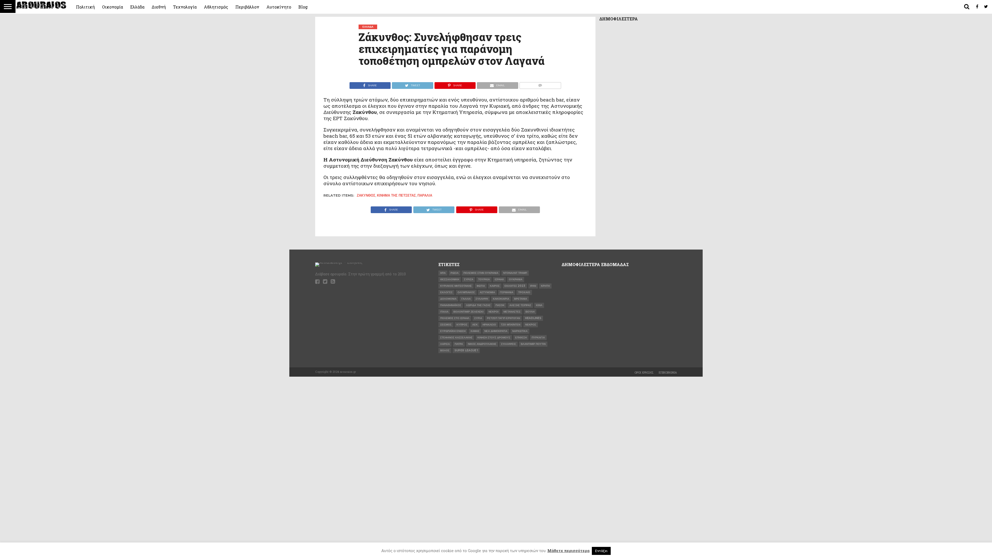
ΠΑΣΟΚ (500, 305)
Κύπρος (461, 324)
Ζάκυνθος (366, 195)
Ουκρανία (515, 279)
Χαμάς (474, 331)
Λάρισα (445, 344)
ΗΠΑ (443, 273)
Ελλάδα (137, 7)
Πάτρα (459, 344)
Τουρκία (484, 279)
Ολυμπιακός (466, 292)
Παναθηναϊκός (450, 305)
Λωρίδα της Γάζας (478, 305)
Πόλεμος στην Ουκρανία (480, 273)
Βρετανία (520, 298)
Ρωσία (455, 273)
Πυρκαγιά (538, 337)
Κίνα (539, 305)
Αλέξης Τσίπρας (520, 305)
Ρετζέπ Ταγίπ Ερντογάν (503, 318)
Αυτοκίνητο (278, 7)
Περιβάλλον (247, 7)
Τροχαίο (524, 292)
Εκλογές (446, 292)
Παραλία (424, 195)
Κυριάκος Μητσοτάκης (456, 286)
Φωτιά (481, 286)
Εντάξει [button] (601, 550)
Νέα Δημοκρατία (495, 331)
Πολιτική (85, 7)
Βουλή (529, 311)
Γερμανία (506, 292)
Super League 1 (466, 350)
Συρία (478, 318)
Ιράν (533, 286)
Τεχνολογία (185, 7)
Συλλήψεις (508, 344)
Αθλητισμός (216, 7)
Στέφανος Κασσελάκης (456, 337)
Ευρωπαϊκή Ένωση (453, 331)
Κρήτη (545, 286)
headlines (533, 318)
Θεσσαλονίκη (449, 279)
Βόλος (445, 350)
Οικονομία (112, 7)
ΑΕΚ (475, 324)
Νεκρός (530, 324)
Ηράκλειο (489, 324)
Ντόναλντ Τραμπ (515, 273)
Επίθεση (521, 337)
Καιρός (495, 286)
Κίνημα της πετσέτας (396, 195)
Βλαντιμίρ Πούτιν (533, 344)
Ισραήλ (499, 279)
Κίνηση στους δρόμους (493, 337)
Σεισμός (446, 324)
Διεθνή (159, 7)
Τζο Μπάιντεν (510, 324)
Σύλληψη (482, 298)
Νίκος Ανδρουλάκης (482, 344)
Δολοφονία (448, 298)
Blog (303, 7)
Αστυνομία (487, 292)
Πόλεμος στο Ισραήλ (454, 318)
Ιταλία (444, 311)
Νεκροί (494, 311)
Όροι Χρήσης (644, 372)
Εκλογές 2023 (515, 286)
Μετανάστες (512, 311)
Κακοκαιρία (501, 298)
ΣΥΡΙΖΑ (468, 279)
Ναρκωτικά (520, 331)
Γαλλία (466, 298)
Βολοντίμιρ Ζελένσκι (468, 311)
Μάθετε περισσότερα (568, 550)
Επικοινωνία (668, 372)
